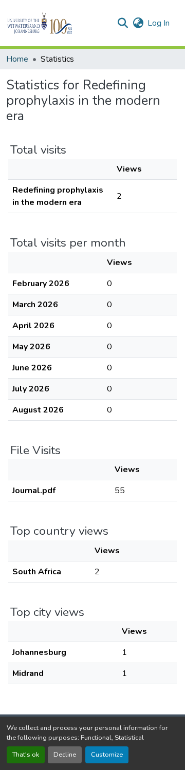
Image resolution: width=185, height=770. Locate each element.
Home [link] (17, 59)
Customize (107, 754)
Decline (64, 754)
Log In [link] (158, 23)
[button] (57, 23)
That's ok (25, 754)
